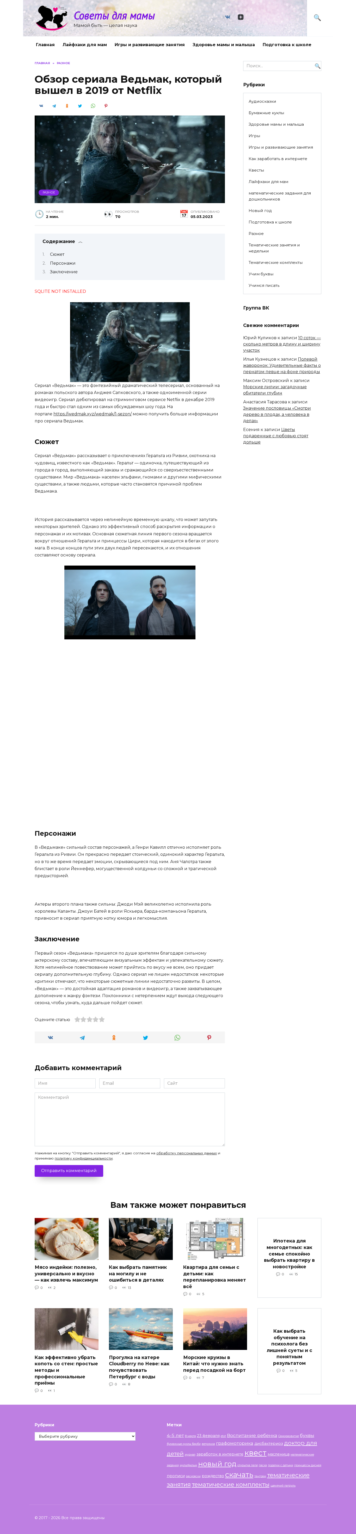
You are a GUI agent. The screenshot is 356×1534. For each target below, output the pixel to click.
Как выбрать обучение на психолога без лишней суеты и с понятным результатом (289, 1347)
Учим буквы (261, 273)
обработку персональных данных (186, 1153)
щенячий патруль (283, 1485)
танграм (260, 1476)
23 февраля (208, 1435)
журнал (190, 1454)
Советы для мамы (114, 15)
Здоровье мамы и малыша (224, 44)
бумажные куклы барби (184, 1444)
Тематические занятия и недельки (274, 247)
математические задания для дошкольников (280, 196)
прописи (176, 1476)
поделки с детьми (280, 1465)
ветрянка (208, 1444)
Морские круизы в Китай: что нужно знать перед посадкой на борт (214, 1363)
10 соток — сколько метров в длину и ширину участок (282, 344)
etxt (223, 1436)
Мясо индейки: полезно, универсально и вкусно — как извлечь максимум (66, 1273)
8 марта (190, 1436)
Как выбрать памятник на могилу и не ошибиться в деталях (138, 1273)
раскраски (193, 1476)
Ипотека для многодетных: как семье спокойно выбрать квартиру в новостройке (289, 1253)
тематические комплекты (230, 1484)
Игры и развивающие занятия (150, 44)
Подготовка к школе (287, 44)
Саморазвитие (288, 1436)
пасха (263, 1465)
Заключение (64, 271)
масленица (279, 1454)
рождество (213, 1476)
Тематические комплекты (276, 262)
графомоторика (234, 1443)
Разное (49, 192)
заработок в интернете (220, 1454)
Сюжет (57, 254)
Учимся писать (264, 285)
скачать (239, 1474)
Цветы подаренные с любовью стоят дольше (275, 436)
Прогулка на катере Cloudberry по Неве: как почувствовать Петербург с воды (139, 1366)
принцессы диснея (307, 1465)
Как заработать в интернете (278, 158)
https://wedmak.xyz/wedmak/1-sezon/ (92, 413)
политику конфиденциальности (84, 1158)
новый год (217, 1463)
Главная (45, 44)
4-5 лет (175, 1435)
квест (255, 1452)
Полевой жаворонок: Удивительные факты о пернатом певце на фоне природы (282, 365)
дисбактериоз (268, 1443)
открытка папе (247, 1465)
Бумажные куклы (266, 112)
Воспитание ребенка (252, 1435)
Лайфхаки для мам (85, 44)
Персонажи (63, 263)
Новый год (260, 210)
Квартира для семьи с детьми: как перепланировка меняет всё (214, 1276)
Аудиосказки (262, 101)
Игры (254, 135)
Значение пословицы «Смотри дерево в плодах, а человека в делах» (277, 414)
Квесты (256, 170)
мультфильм (188, 1465)
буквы (307, 1435)
